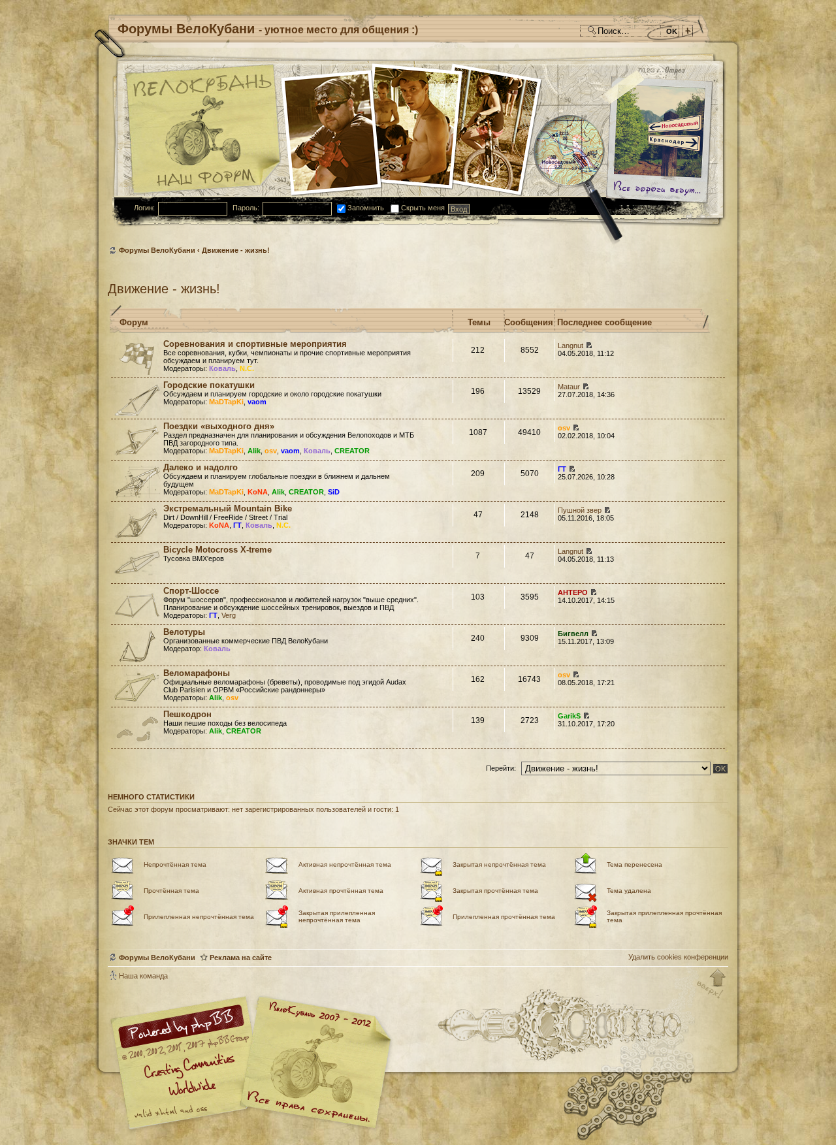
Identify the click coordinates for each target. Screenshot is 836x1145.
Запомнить (365, 208)
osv (271, 451)
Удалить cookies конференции (678, 957)
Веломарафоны (196, 673)
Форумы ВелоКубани (157, 250)
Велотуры (184, 632)
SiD (334, 492)
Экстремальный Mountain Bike (227, 508)
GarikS (569, 716)
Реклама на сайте (241, 957)
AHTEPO (573, 592)
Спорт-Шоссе (191, 591)
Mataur (569, 387)
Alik (254, 451)
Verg (228, 615)
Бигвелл (573, 633)
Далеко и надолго (200, 467)
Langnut (570, 345)
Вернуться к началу (712, 984)
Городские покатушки (209, 385)
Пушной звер (580, 510)
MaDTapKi (226, 402)
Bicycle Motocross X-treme (217, 550)
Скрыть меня (422, 208)
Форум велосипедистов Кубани (313, 1064)
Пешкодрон (187, 714)
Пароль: (246, 208)
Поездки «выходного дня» (218, 426)
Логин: (144, 208)
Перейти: (501, 768)
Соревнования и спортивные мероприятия (255, 344)
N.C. (247, 368)
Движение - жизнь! (236, 250)
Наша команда (143, 976)
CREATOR (352, 451)
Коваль (222, 368)
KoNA (258, 492)
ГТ (562, 469)
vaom (257, 402)
